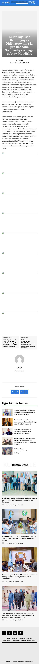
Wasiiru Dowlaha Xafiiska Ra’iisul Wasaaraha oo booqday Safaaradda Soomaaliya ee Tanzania (19, 500)
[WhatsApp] (26, 392)
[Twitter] (17, 392)
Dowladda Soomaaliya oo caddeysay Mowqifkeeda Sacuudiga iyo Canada (22, 431)
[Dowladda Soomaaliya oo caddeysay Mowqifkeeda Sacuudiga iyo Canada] (7, 431)
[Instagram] (9, 633)
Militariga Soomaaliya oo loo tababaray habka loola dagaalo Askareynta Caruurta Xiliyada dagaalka (10, 343)
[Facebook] (13, 392)
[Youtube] (20, 633)
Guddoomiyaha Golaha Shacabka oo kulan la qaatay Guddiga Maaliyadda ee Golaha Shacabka (19, 577)
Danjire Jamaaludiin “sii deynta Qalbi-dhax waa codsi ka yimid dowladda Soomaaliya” (24, 412)
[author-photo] (3, 505)
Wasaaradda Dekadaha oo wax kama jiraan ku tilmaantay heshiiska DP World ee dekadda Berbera (25, 441)
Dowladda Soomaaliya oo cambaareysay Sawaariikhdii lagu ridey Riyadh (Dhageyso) (25, 422)
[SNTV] (19, 359)
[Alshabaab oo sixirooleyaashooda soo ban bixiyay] (7, 451)
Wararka (19, 33)
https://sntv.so (19, 371)
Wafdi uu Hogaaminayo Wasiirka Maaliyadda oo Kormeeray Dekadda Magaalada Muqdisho (28, 344)
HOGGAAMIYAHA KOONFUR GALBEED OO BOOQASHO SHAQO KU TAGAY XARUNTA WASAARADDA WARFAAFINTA (18, 615)
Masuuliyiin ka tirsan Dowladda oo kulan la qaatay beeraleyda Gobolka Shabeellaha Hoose (19, 538)
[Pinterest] (22, 392)
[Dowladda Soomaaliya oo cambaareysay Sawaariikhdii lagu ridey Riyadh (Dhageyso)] (7, 422)
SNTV (21, 60)
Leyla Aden (8, 505)
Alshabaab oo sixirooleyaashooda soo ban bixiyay (23, 451)
